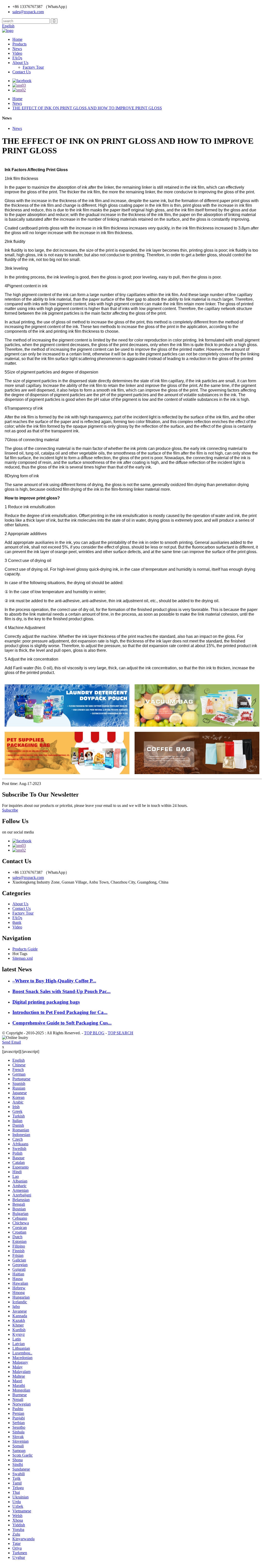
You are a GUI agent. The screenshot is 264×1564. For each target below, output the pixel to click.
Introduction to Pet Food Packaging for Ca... (60, 1012)
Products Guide (25, 949)
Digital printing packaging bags (46, 1002)
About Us (20, 62)
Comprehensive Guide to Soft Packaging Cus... (62, 1023)
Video (17, 53)
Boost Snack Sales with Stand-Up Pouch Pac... (61, 991)
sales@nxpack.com (28, 12)
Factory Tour (33, 67)
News (17, 48)
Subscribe (10, 810)
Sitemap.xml (22, 958)
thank (16, 922)
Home (17, 39)
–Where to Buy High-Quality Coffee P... (54, 980)
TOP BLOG (94, 1033)
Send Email (11, 1042)
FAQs (17, 58)
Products (19, 44)
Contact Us (21, 72)
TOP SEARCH (120, 1033)
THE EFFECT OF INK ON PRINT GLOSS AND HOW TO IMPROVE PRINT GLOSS (87, 108)
